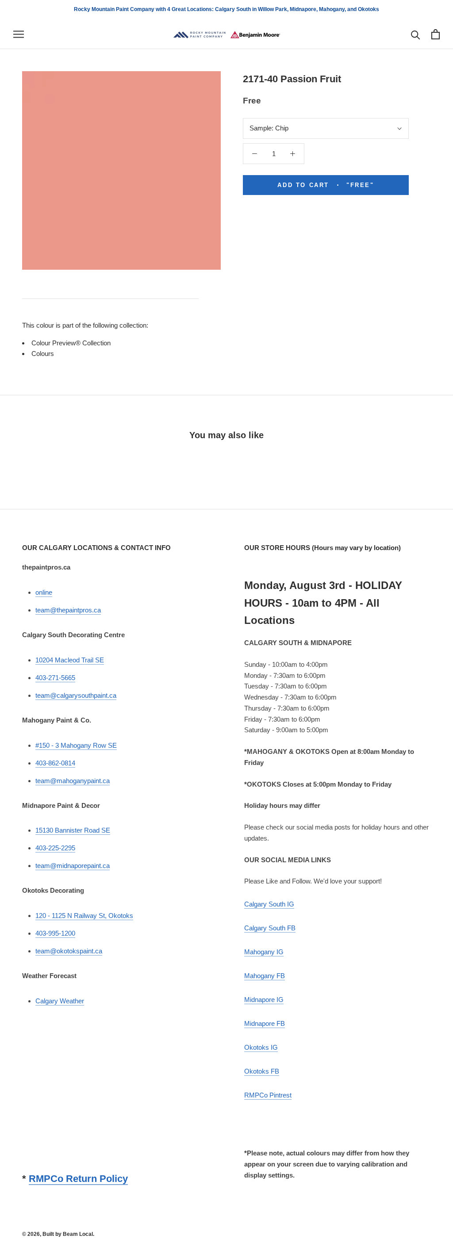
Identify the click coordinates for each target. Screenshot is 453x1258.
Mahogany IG (264, 952)
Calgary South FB (270, 928)
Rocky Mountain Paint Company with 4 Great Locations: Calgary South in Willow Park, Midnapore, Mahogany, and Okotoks (226, 9)
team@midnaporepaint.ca (72, 865)
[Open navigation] (18, 34)
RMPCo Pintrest (268, 1095)
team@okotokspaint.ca (68, 951)
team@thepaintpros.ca (68, 610)
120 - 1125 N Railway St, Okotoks (84, 915)
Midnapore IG (264, 999)
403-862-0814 (55, 763)
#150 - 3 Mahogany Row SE (76, 745)
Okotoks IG (261, 1047)
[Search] (415, 34)
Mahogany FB (264, 975)
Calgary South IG (269, 904)
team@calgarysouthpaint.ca (75, 695)
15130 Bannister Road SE (72, 830)
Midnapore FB (264, 1023)
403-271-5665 (55, 677)
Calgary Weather (59, 1001)
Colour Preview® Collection (71, 343)
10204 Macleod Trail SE (69, 660)
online (43, 592)
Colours (42, 353)
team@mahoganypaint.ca (72, 780)
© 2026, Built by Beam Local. (58, 1234)
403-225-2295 (55, 848)
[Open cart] (435, 34)
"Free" (325, 185)
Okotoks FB (261, 1071)
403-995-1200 (55, 933)
